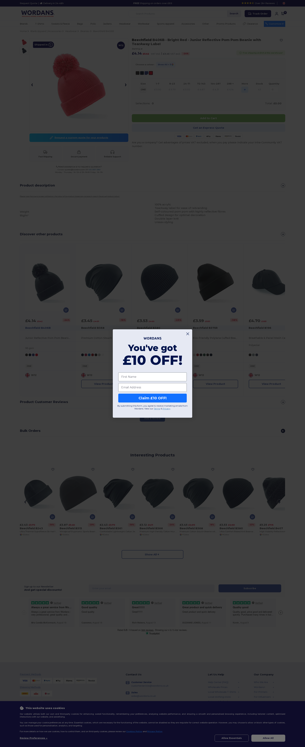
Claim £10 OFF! (153, 398)
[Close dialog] (188, 334)
